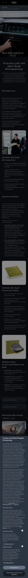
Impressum (16, 504)
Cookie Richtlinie (11, 503)
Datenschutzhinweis (7, 504)
